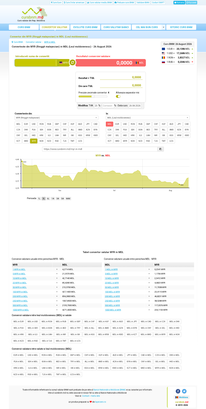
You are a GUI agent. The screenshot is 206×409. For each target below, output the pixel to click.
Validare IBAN (143, 2)
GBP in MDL (75, 355)
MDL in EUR (19, 321)
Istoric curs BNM (181, 27)
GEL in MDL (160, 361)
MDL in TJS (47, 341)
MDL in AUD (118, 321)
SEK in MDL (33, 361)
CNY (18, 135)
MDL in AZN (118, 328)
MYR (34, 141)
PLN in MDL (18, 361)
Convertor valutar (54, 27)
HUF (72, 124)
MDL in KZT (132, 334)
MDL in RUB (61, 321)
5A (62, 198)
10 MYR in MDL (20, 278)
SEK (41, 130)
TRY (64, 130)
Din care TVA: (86, 86)
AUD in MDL (118, 355)
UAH (57, 135)
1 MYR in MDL (19, 269)
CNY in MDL (146, 361)
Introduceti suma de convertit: (32, 56)
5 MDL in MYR (111, 274)
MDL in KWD (117, 334)
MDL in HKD (174, 328)
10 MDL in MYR (112, 278)
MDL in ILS (32, 334)
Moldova (183, 397)
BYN (95, 130)
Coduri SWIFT (158, 2)
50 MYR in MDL (20, 287)
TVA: (91, 105)
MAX (68, 198)
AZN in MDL (118, 361)
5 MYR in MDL (19, 274)
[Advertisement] (126, 14)
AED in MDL (61, 361)
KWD (96, 135)
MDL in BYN (132, 328)
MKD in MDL (146, 368)
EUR (26, 124)
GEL (26, 135)
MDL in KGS (89, 334)
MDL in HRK (19, 334)
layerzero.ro (100, 402)
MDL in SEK (33, 328)
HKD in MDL (174, 361)
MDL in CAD (146, 321)
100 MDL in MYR (112, 292)
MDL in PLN (18, 328)
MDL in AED (61, 328)
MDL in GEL (160, 328)
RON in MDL (47, 355)
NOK (41, 141)
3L (44, 198)
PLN (33, 130)
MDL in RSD (33, 341)
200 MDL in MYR (112, 296)
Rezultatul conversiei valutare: (93, 56)
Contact (85, 396)
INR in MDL (61, 368)
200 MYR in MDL (20, 296)
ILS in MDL (32, 368)
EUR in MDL (19, 355)
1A (53, 198)
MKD (26, 141)
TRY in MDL (75, 361)
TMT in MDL (61, 374)
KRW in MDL (103, 368)
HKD (34, 135)
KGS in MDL (89, 368)
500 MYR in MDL (20, 305)
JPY (87, 124)
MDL (18, 124)
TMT (72, 141)
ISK (72, 135)
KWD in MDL (117, 368)
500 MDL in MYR (112, 305)
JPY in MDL (132, 355)
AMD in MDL (103, 361)
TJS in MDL (47, 374)
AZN (88, 130)
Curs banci (116, 27)
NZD (49, 141)
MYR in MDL (160, 368)
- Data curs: (122, 105)
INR (64, 135)
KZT (18, 141)
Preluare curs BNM (125, 2)
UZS (80, 141)
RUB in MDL (61, 355)
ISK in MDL (75, 368)
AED (57, 130)
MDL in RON (47, 321)
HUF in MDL (104, 355)
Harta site (95, 396)
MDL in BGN (47, 328)
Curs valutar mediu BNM (100, 2)
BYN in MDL (132, 361)
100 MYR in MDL (20, 292)
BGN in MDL (47, 361)
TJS (64, 141)
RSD (57, 141)
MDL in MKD (146, 334)
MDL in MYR (160, 334)
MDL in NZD (19, 341)
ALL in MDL (89, 361)
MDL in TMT (61, 341)
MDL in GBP (75, 321)
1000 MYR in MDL (21, 310)
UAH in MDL (47, 368)
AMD (80, 130)
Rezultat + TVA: (87, 78)
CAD (96, 124)
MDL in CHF (89, 321)
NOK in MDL (174, 368)
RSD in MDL (33, 374)
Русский (192, 2)
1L (39, 198)
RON (42, 124)
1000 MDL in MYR (113, 310)
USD (34, 124)
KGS (80, 135)
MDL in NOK (174, 334)
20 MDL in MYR (112, 283)
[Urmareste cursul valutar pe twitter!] (184, 391)
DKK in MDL (174, 355)
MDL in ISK (75, 334)
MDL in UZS (75, 341)
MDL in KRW (103, 334)
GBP (57, 124)
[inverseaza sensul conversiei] (72, 62)
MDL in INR (61, 334)
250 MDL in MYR (112, 301)
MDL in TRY (75, 328)
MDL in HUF (104, 321)
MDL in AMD (103, 328)
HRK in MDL (19, 368)
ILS (49, 135)
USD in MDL (33, 355)
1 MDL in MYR (111, 269)
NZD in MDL (19, 374)
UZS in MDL (75, 374)
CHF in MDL (89, 355)
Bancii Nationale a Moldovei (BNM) (110, 390)
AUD (80, 124)
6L (48, 198)
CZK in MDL (160, 355)
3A (57, 198)
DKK (26, 130)
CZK (18, 130)
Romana (180, 2)
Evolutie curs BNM (85, 27)
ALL (72, 130)
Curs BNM (24, 27)
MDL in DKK (174, 321)
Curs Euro (56, 2)
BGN (49, 130)
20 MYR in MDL (20, 283)
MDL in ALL (89, 328)
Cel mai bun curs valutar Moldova (147, 28)
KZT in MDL (132, 368)
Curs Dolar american (74, 2)
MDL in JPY (132, 321)
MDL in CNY (146, 328)
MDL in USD (33, 321)
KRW (88, 135)
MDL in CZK (160, 321)
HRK (41, 135)
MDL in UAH (47, 334)
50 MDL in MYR (112, 287)
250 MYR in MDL (20, 301)
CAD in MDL (146, 355)
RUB (49, 124)
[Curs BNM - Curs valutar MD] (32, 13)
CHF (64, 124)
